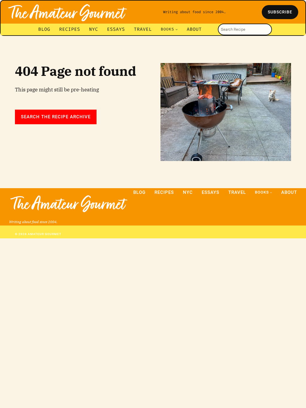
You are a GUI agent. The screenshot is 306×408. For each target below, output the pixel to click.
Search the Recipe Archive (56, 116)
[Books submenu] (176, 29)
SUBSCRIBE (280, 12)
